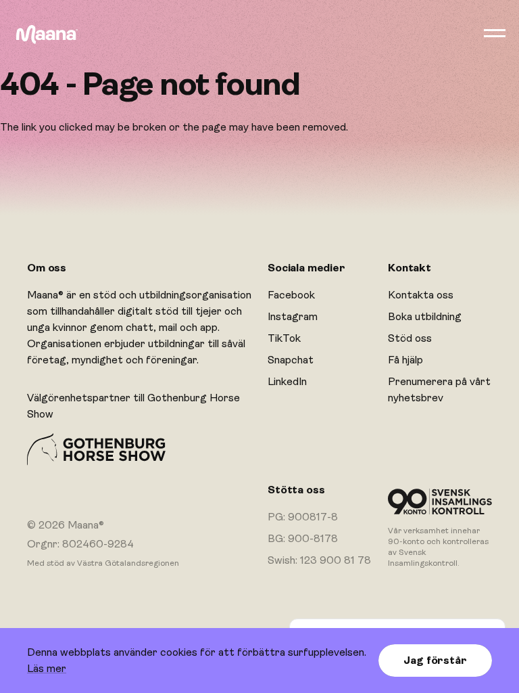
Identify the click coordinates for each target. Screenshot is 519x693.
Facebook (291, 295)
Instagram (293, 317)
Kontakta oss (420, 295)
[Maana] (47, 34)
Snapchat (291, 360)
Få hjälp (405, 360)
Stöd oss (410, 338)
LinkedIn (287, 382)
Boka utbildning (425, 317)
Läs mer (46, 669)
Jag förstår (434, 660)
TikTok (284, 338)
